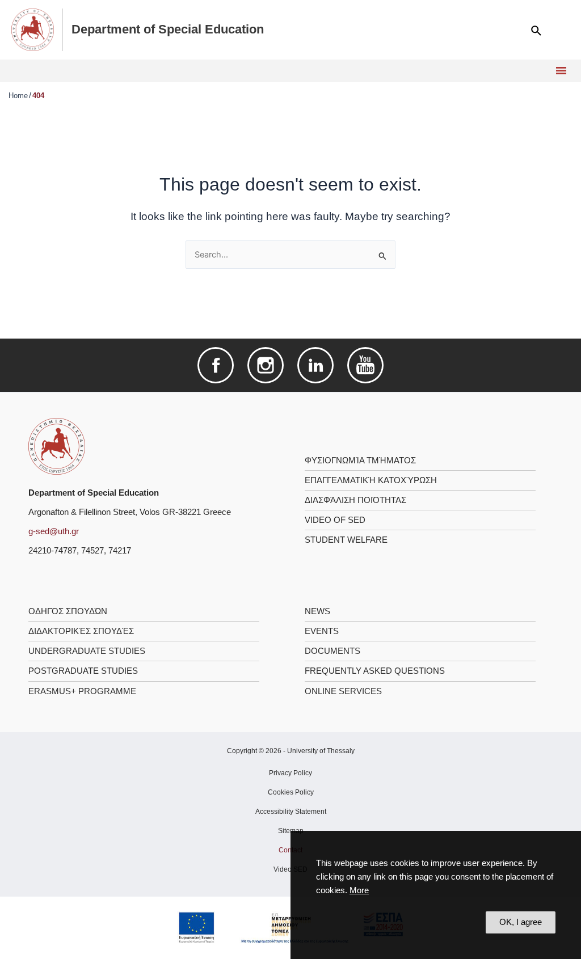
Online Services (343, 691)
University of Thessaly (321, 751)
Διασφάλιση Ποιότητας (355, 500)
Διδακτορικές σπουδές (81, 631)
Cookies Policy (291, 792)
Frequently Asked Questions (375, 670)
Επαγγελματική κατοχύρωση (371, 480)
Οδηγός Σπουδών (67, 611)
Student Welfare (346, 539)
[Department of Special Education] (56, 445)
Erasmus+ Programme (82, 691)
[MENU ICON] (559, 71)
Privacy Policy (290, 773)
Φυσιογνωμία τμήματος (360, 460)
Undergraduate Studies (86, 651)
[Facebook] (215, 364)
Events (322, 631)
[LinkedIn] (315, 364)
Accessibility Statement (290, 812)
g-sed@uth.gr (53, 531)
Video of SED (335, 520)
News (317, 611)
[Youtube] (365, 364)
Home (18, 95)
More (359, 890)
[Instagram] (265, 364)
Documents (332, 651)
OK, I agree (520, 922)
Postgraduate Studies (83, 670)
